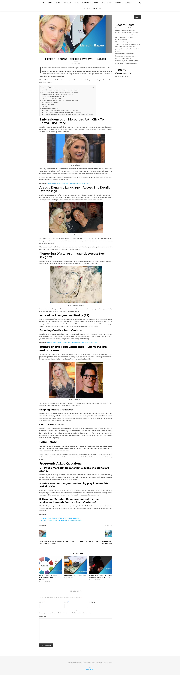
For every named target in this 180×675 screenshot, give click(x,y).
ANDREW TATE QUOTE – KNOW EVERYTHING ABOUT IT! (60, 518)
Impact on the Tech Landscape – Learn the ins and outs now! (60, 100)
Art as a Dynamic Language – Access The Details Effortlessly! (60, 92)
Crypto (95, 3)
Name (41, 602)
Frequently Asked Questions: (50, 108)
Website (92, 602)
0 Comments (108, 525)
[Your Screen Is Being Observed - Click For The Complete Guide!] (42, 533)
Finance (118, 3)
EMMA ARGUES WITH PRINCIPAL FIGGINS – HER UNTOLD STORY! (69, 183)
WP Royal (79, 662)
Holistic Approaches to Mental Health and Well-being (49, 577)
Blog (58, 3)
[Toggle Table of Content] (92, 87)
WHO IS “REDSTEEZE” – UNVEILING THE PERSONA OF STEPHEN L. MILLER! (72, 342)
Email (66, 602)
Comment (42, 617)
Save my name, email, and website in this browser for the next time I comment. (65, 613)
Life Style (67, 3)
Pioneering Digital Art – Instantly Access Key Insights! (57, 94)
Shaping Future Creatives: (51, 102)
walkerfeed (44, 525)
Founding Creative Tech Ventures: (54, 98)
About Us (84, 8)
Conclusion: (45, 106)
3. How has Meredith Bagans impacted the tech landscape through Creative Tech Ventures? (69, 114)
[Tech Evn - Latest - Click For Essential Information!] (108, 533)
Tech (76, 3)
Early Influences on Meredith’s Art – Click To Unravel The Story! (60, 90)
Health (127, 3)
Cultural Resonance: (50, 104)
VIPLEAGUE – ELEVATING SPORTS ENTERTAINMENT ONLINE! (61, 520)
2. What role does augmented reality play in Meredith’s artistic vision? (63, 112)
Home (50, 3)
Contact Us (96, 8)
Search (137, 17)
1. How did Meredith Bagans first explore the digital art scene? (61, 110)
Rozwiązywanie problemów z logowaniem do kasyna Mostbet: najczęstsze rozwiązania (125, 56)
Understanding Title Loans (75, 575)
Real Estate (106, 3)
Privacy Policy (108, 662)
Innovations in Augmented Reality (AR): (55, 96)
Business (85, 3)
